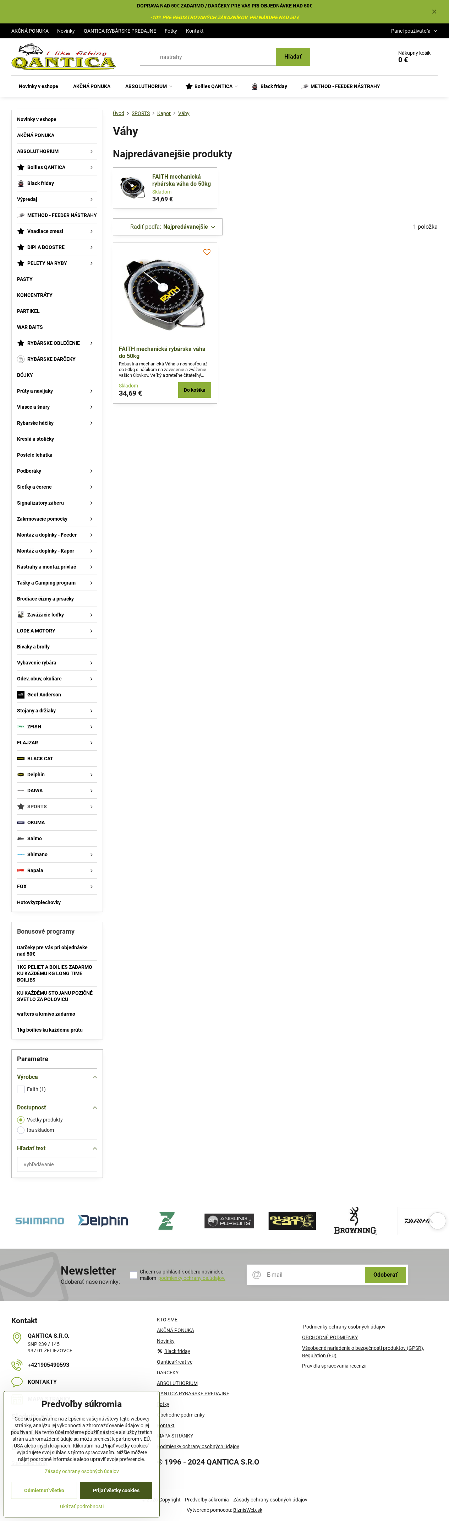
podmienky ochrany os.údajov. (191, 1278)
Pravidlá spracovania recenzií (334, 1366)
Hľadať (293, 56)
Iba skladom (40, 1130)
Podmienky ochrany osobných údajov (344, 1327)
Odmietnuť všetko (44, 1490)
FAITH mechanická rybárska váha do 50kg (181, 180)
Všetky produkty (45, 1120)
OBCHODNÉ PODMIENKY (330, 1337)
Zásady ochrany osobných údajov (270, 1500)
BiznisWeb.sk (247, 1510)
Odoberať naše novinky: (90, 1281)
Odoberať (385, 1274)
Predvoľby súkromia (207, 1500)
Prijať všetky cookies (116, 1490)
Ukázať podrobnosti (82, 1506)
